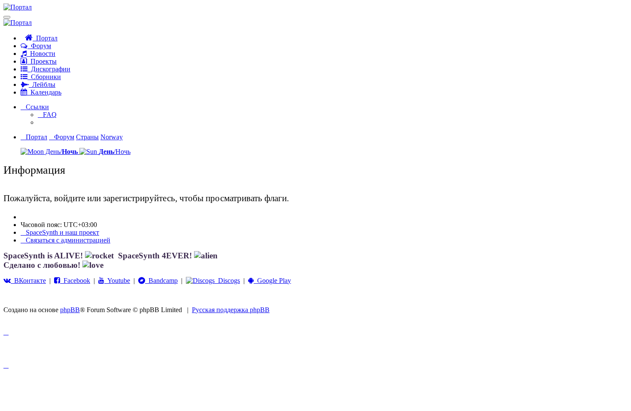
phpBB (70, 309)
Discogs (227, 280)
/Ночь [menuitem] (114, 151)
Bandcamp (161, 280)
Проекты (42, 61)
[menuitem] (47, 114)
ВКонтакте (28, 280)
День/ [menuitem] (61, 151)
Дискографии (48, 69)
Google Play (272, 280)
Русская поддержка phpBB (231, 309)
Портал (45, 38)
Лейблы (42, 84)
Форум (39, 45)
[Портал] (17, 7)
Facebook (75, 280)
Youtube (117, 280)
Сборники (44, 76)
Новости (41, 53)
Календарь (44, 92)
